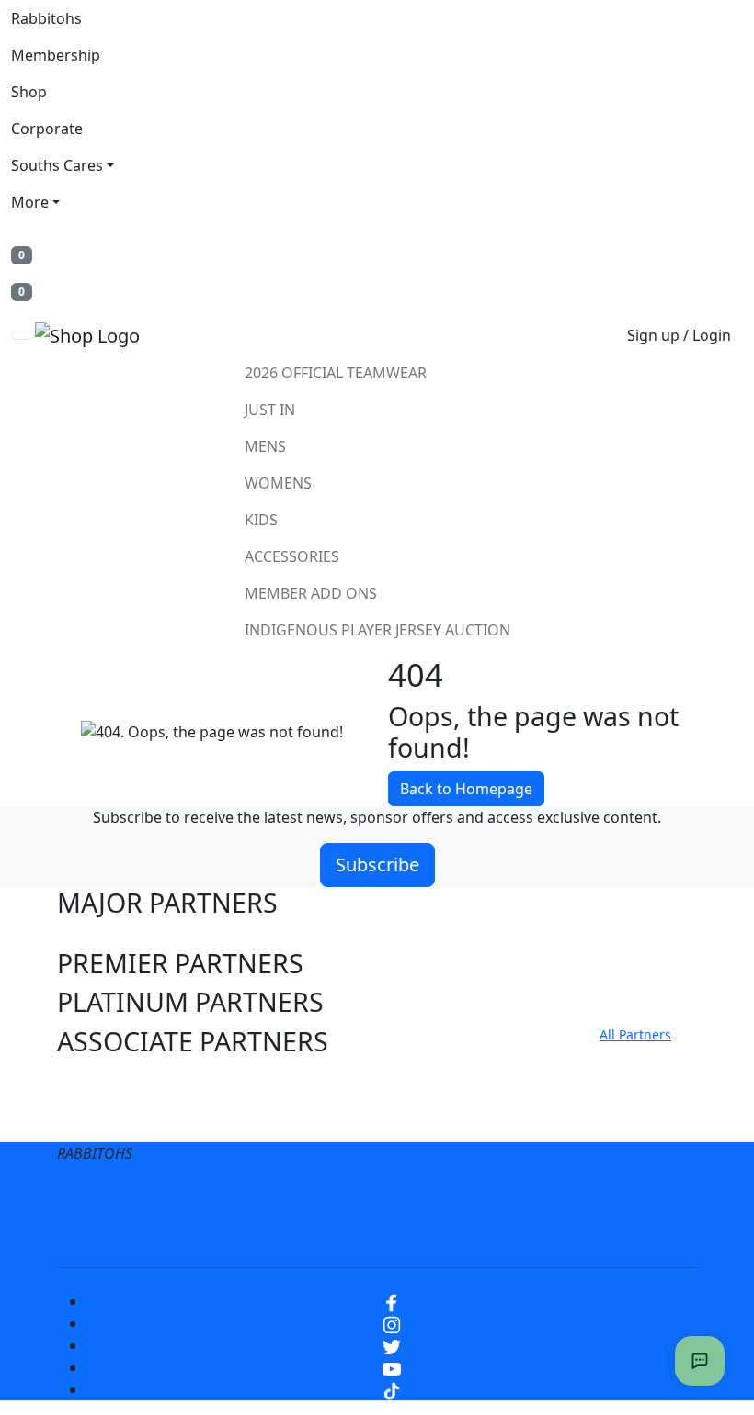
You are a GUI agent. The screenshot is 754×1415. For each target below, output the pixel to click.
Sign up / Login (679, 335)
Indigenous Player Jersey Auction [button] (377, 630)
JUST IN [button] (270, 409)
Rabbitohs (46, 18)
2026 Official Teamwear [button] (336, 373)
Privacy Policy (313, 1197)
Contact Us (572, 1197)
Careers (416, 1197)
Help (489, 1197)
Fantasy (508, 1234)
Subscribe (377, 864)
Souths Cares (57, 165)
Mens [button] (265, 446)
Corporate (47, 128)
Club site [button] (110, 1080)
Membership (55, 55)
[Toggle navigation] (23, 335)
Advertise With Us (280, 1234)
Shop (29, 92)
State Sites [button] (120, 1119)
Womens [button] (278, 483)
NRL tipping (411, 1234)
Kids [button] (261, 520)
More (30, 202)
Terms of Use (190, 1197)
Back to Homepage (466, 789)
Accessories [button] (292, 556)
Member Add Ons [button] (311, 593)
